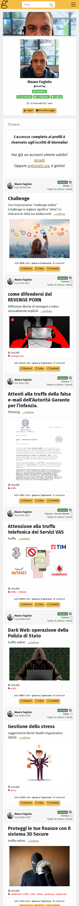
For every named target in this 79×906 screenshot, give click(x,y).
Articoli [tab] (14, 124)
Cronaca (65, 281)
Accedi (39, 160)
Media (66, 186)
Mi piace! (27, 268)
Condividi (54, 268)
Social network (62, 513)
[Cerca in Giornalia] (51, 4)
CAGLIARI (15, 352)
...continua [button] (59, 214)
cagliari (58, 96)
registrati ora (38, 166)
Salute (66, 714)
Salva (40, 268)
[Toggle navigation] (73, 4)
